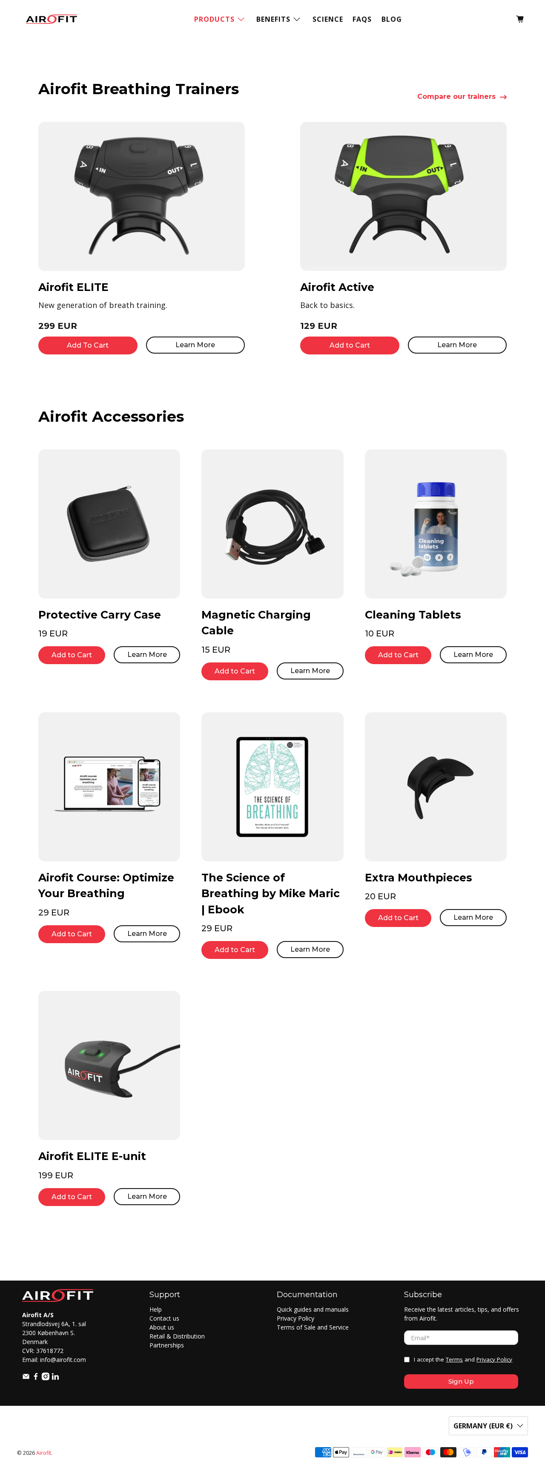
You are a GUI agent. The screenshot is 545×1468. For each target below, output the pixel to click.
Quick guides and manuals (313, 1309)
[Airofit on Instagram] (45, 1378)
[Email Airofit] (26, 1378)
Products (214, 19)
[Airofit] (51, 19)
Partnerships (166, 1345)
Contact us (164, 1318)
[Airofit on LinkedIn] (55, 1378)
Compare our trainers (456, 97)
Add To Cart (88, 345)
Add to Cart (350, 345)
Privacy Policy (295, 1318)
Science (328, 19)
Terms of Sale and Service (313, 1327)
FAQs (362, 19)
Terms (454, 1359)
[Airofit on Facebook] (36, 1378)
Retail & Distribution (177, 1336)
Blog (392, 19)
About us (161, 1327)
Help (155, 1309)
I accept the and (463, 1359)
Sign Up (461, 1381)
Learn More (195, 345)
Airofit (43, 1452)
